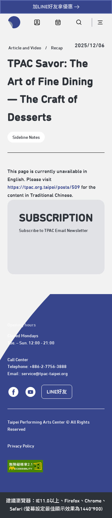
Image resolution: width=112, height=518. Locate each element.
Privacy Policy (20, 446)
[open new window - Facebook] (13, 392)
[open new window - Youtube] (30, 392)
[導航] (100, 22)
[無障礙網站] (25, 466)
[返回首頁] (14, 22)
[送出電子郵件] (88, 264)
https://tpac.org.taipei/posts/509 (43, 187)
